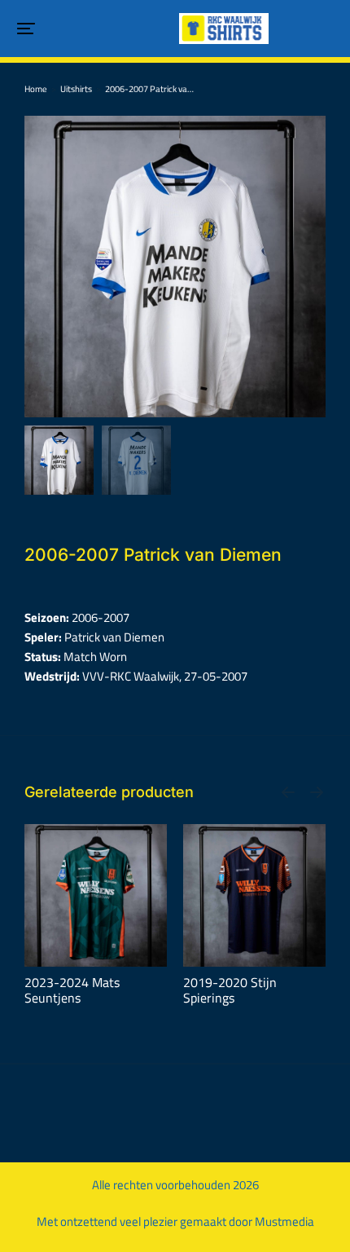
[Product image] (95, 895)
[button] (26, 28)
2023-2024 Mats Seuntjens (72, 990)
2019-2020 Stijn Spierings (230, 990)
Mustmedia (284, 1221)
